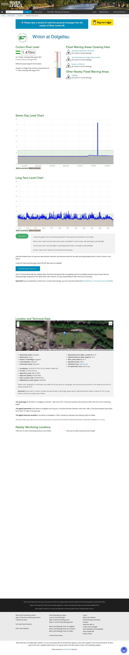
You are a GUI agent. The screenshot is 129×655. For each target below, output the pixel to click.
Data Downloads (88, 631)
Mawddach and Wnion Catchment (83, 51)
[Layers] (110, 323)
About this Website (89, 617)
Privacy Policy (87, 634)
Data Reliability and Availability (93, 629)
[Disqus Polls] (64, 463)
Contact (85, 622)
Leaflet (40, 350)
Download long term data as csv (27, 269)
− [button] (18, 325)
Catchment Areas (21, 620)
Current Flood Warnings (57, 617)
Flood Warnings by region (57, 615)
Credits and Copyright (90, 627)
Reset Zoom (22, 236)
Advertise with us (88, 624)
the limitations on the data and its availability (98, 281)
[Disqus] (64, 516)
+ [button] (18, 323)
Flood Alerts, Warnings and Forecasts (58, 12)
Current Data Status (56, 635)
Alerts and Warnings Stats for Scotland (62, 629)
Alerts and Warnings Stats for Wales (61, 631)
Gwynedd (20, 15)
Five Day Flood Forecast (24, 624)
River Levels (38, 12)
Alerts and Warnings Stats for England (61, 626)
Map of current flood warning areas (61, 622)
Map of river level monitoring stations (28, 617)
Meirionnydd (83, 364)
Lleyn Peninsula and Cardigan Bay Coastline (86, 57)
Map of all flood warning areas (59, 620)
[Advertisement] (64, 97)
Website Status (103, 12)
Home (3, 15)
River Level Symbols (22, 628)
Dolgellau (75, 75)
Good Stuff (67, 649)
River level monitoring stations (26, 615)
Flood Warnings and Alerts (91, 620)
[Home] (2, 12)
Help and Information (119, 12)
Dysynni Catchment (78, 64)
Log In (94, 12)
